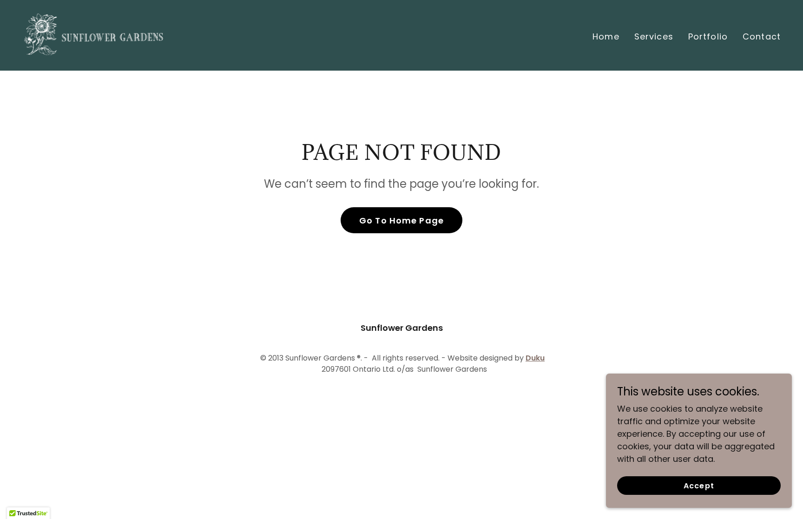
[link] (94, 34)
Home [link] (605, 36)
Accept (699, 485)
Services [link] (653, 36)
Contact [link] (762, 36)
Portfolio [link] (708, 36)
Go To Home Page (401, 220)
